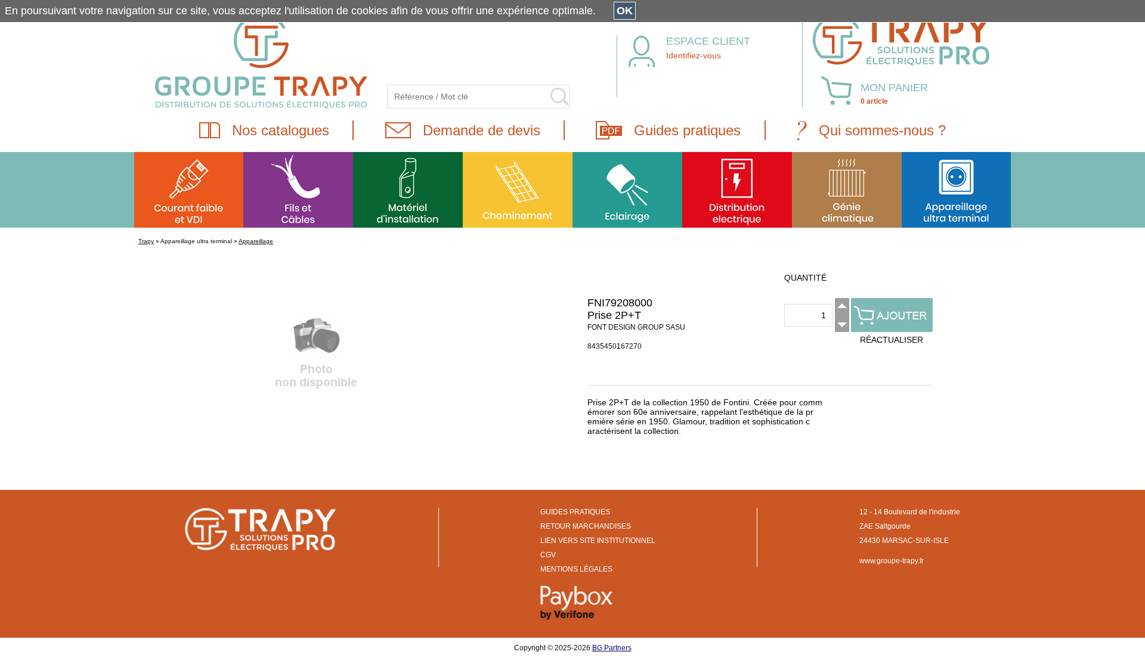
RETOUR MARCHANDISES (585, 526)
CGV (548, 555)
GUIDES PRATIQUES (575, 512)
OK (625, 11)
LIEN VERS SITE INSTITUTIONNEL (597, 540)
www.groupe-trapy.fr (891, 561)
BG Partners (612, 648)
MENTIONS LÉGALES (576, 569)
